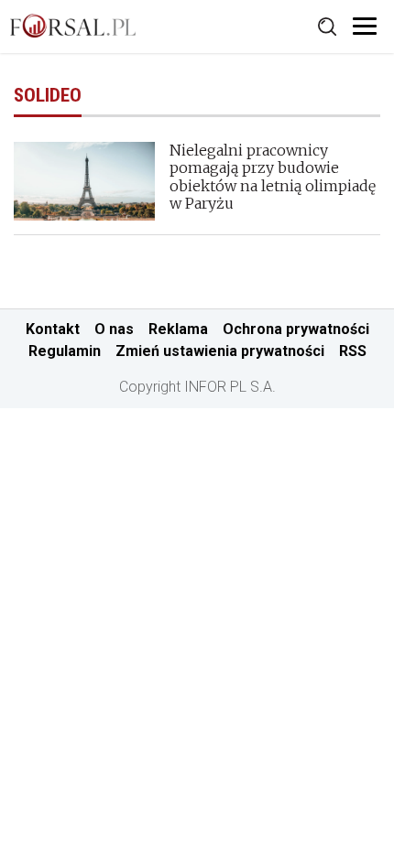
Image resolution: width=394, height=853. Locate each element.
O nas (114, 329)
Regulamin (64, 351)
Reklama (178, 329)
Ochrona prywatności (296, 329)
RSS (353, 351)
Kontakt (53, 329)
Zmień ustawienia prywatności (219, 351)
